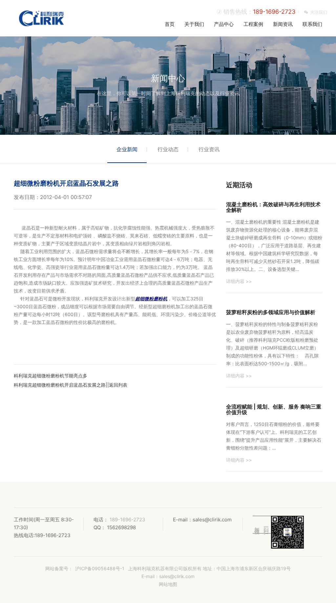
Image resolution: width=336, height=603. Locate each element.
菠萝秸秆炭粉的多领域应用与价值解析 (270, 312)
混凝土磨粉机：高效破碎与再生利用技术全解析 (273, 207)
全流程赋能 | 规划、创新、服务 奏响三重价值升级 (273, 409)
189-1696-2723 (274, 11)
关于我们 (194, 24)
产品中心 (224, 24)
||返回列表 (116, 385)
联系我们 (312, 24)
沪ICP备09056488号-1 (99, 568)
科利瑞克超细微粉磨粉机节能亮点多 (50, 375)
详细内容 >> (239, 281)
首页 (170, 24)
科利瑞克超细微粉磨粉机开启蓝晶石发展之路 (60, 385)
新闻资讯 (283, 24)
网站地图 (168, 584)
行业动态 (168, 149)
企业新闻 (126, 149)
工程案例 (253, 24)
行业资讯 (209, 149)
